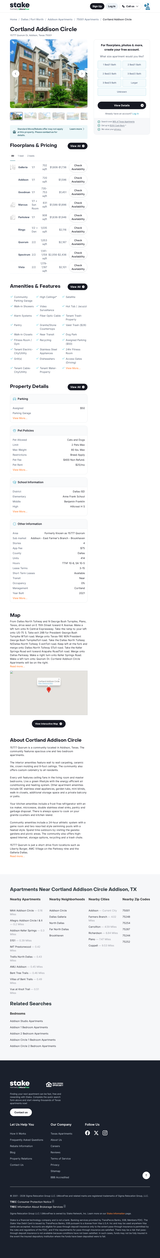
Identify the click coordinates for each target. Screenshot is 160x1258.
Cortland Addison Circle (43, 29)
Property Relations (21, 1158)
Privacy (55, 1164)
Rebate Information (21, 1146)
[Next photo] (82, 73)
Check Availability (78, 167)
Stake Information (116, 1213)
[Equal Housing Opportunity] (54, 1084)
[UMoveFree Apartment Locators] (20, 1084)
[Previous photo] (15, 73)
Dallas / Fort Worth (32, 19)
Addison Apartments (60, 19)
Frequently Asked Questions (26, 1139)
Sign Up (97, 6)
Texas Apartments (61, 1133)
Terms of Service (61, 1158)
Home (13, 19)
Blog (12, 1152)
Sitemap (55, 1171)
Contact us (21, 1112)
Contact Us (16, 1164)
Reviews (55, 1152)
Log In (111, 6)
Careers (55, 1146)
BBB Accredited (60, 1177)
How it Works (18, 1133)
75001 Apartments (88, 19)
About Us (56, 1139)
